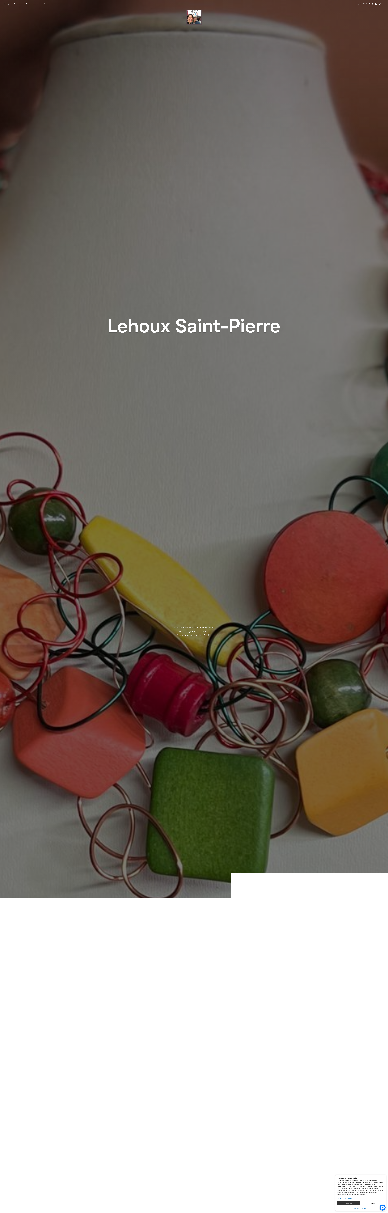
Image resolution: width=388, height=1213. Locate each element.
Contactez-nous (47, 4)
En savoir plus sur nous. (345, 1198)
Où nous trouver (32, 4)
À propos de (18, 4)
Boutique (7, 4)
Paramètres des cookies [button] (360, 1208)
